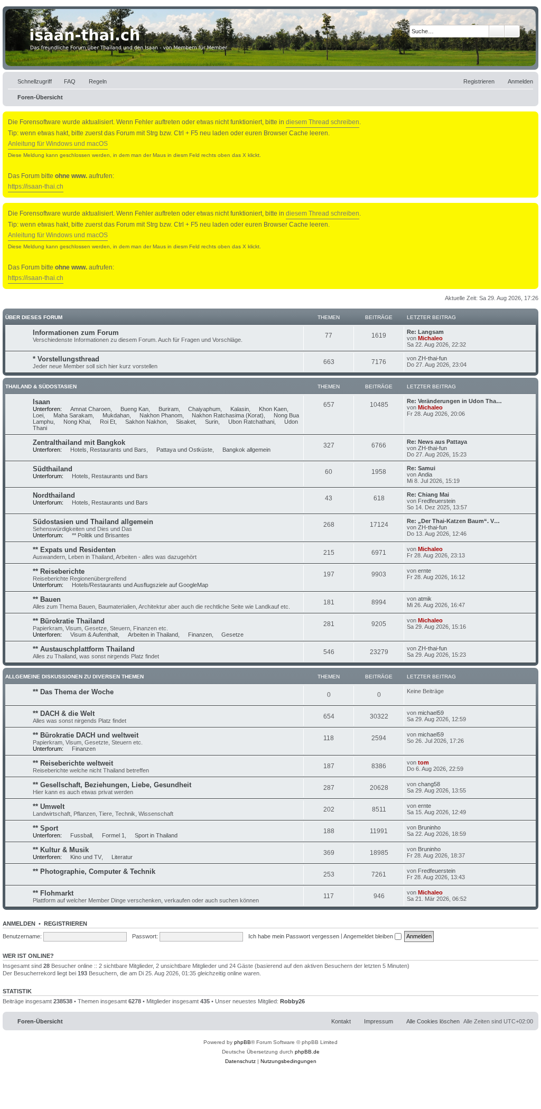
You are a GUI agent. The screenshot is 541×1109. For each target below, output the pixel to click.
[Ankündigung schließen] (531, 118)
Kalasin (239, 409)
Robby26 (292, 1001)
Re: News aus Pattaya (437, 442)
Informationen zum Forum (76, 333)
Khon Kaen (273, 409)
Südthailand (52, 469)
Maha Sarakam (72, 415)
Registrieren (65, 923)
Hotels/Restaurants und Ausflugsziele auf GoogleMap (140, 585)
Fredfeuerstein (436, 501)
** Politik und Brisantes (100, 535)
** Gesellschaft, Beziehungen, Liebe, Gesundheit (112, 785)
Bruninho (429, 827)
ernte (424, 570)
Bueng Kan (134, 409)
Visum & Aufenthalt (94, 634)
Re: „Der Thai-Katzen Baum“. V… (453, 521)
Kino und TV (85, 857)
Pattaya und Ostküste (184, 449)
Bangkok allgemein (246, 449)
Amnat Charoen (90, 409)
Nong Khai (76, 421)
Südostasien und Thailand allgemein (93, 522)
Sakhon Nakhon (145, 421)
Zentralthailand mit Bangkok (79, 442)
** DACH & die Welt (64, 713)
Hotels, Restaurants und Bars (108, 449)
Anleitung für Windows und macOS (58, 143)
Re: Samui (421, 468)
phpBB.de (307, 1052)
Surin (211, 421)
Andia (425, 474)
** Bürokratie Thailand (69, 621)
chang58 (429, 784)
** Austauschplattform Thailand (84, 649)
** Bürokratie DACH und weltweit (85, 735)
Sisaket (185, 421)
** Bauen (47, 599)
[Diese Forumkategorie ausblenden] (532, 316)
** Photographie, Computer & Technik (94, 871)
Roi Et (107, 421)
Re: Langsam (425, 332)
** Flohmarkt (53, 893)
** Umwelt (48, 806)
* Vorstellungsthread (66, 359)
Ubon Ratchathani (251, 421)
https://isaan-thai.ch (35, 186)
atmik (425, 598)
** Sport (45, 828)
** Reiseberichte (59, 571)
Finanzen (200, 634)
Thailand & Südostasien (41, 386)
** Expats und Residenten (74, 550)
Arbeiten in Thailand (153, 634)
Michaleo (430, 338)
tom (423, 762)
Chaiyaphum (204, 409)
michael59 (431, 713)
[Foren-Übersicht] (270, 37)
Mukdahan (115, 415)
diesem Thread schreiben (322, 122)
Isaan (41, 402)
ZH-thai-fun (432, 358)
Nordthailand (54, 495)
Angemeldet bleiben (369, 936)
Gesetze (232, 634)
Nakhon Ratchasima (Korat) (228, 415)
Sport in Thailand (156, 835)
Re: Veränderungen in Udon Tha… (454, 401)
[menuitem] (65, 81)
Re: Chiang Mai (428, 494)
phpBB (242, 1042)
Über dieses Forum (33, 317)
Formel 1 (113, 835)
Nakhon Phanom (160, 415)
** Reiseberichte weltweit (73, 763)
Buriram (168, 409)
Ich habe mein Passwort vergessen (293, 936)
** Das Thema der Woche (73, 692)
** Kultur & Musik (61, 850)
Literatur (122, 857)
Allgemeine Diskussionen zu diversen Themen (74, 676)
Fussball (81, 835)
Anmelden (19, 923)
